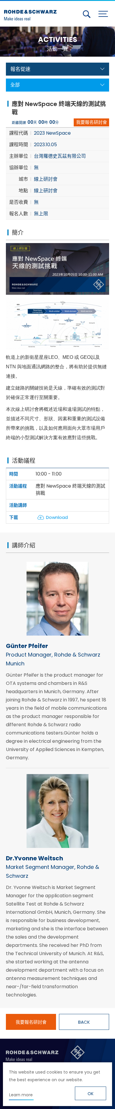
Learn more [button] (21, 1095)
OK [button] (90, 1094)
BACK (84, 1022)
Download (57, 517)
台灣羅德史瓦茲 (32, 13)
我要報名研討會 (91, 122)
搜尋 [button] (87, 14)
